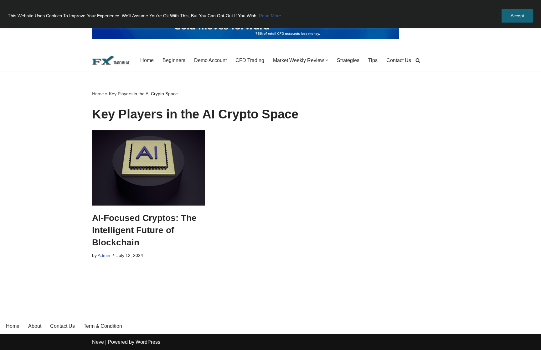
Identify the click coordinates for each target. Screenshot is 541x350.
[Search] (417, 60)
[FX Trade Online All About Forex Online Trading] (111, 60)
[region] (270, 14)
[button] (327, 60)
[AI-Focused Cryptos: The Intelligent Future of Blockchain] (148, 168)
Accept (517, 15)
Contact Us (398, 60)
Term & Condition (103, 326)
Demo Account (210, 60)
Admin (104, 255)
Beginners (173, 60)
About (34, 326)
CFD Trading (249, 60)
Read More (270, 15)
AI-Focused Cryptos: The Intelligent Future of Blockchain (144, 230)
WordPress (148, 342)
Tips (373, 60)
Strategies (348, 60)
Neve (98, 342)
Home (147, 60)
